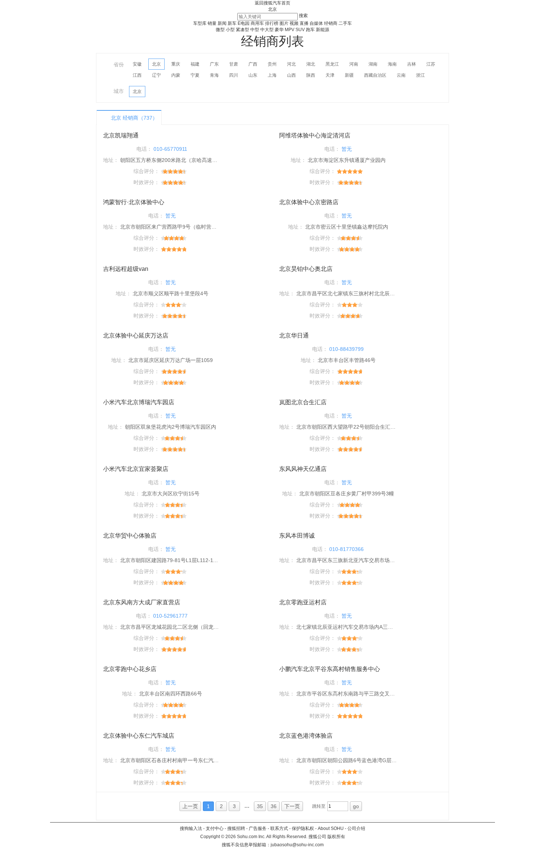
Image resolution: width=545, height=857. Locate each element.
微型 (220, 29)
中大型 (267, 29)
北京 (272, 9)
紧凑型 (242, 29)
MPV (289, 29)
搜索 (303, 15)
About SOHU (331, 828)
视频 (294, 23)
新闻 (222, 23)
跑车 (310, 29)
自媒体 (316, 23)
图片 (284, 23)
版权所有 (336, 836)
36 (274, 806)
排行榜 (271, 23)
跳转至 (319, 806)
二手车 (345, 23)
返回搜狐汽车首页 (272, 3)
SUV (300, 29)
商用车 (257, 23)
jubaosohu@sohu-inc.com (297, 844)
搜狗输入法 (191, 828)
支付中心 (215, 828)
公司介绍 (356, 828)
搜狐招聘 (236, 828)
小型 (230, 29)
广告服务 (258, 828)
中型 (254, 29)
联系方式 (279, 828)
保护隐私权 (303, 828)
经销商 (330, 23)
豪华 (279, 29)
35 (260, 806)
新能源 (322, 29)
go (356, 806)
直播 (304, 23)
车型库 (200, 23)
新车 (232, 23)
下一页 (292, 806)
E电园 (244, 23)
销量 (212, 23)
